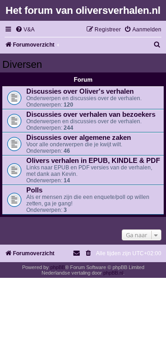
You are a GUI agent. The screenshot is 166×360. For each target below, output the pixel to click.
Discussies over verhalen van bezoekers (90, 114)
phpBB (57, 267)
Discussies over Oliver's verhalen (80, 91)
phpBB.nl (113, 273)
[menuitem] (25, 30)
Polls (34, 190)
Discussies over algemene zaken (78, 137)
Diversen (22, 64)
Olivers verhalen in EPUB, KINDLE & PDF (93, 160)
